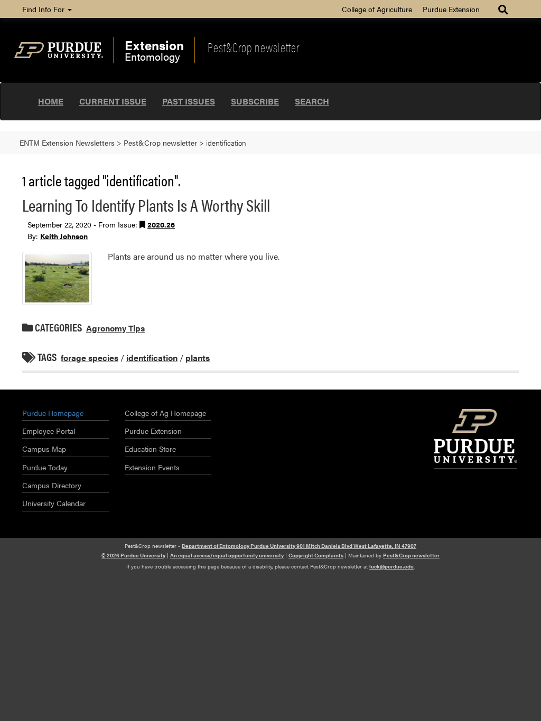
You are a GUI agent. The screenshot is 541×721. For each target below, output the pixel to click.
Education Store (150, 448)
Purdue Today (45, 467)
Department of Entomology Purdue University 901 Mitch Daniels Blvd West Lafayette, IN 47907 (299, 545)
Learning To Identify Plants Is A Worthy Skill (146, 204)
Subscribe (255, 101)
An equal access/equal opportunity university (227, 555)
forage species (89, 358)
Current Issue (112, 101)
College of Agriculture (377, 9)
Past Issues (188, 101)
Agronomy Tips (115, 328)
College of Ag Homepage (165, 412)
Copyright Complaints (315, 555)
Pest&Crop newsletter (254, 47)
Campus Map (44, 448)
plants (197, 358)
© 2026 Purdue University (133, 555)
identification (152, 358)
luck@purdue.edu (391, 566)
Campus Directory (51, 485)
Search (312, 101)
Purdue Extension (451, 9)
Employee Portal (48, 430)
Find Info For (44, 9)
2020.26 (161, 224)
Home (50, 101)
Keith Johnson (64, 236)
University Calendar (54, 503)
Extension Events (152, 467)
